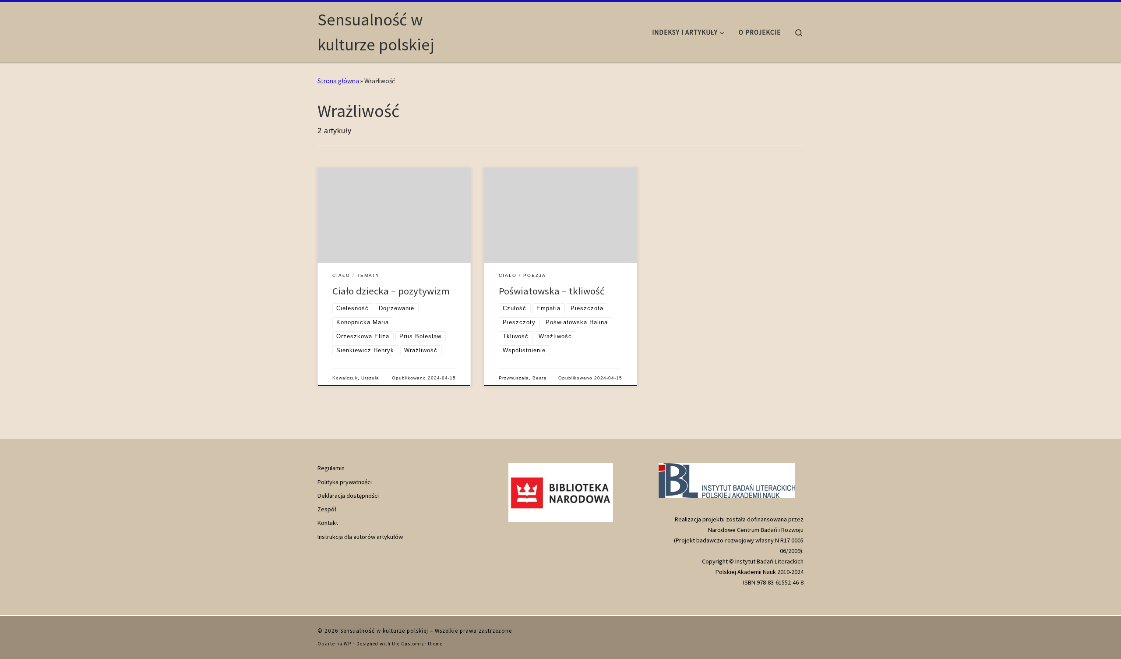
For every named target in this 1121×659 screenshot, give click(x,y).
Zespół (326, 509)
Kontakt (327, 523)
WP (347, 644)
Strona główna (338, 81)
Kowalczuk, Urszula (355, 378)
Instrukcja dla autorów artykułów (360, 537)
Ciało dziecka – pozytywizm (391, 291)
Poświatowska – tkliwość (551, 291)
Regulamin (331, 468)
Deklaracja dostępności (348, 496)
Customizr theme (422, 644)
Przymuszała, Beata (523, 378)
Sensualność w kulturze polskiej (384, 630)
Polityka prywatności (344, 482)
